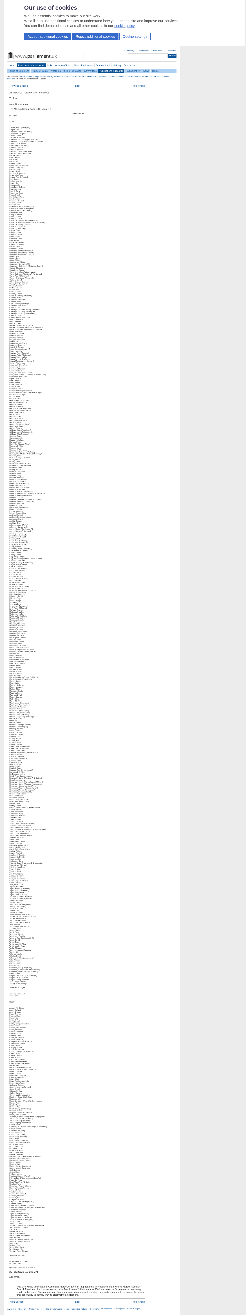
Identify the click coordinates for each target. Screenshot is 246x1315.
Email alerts (144, 50)
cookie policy (124, 26)
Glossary (22, 1309)
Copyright (94, 1309)
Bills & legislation (72, 71)
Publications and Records (75, 76)
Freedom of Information (51, 1309)
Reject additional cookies (95, 36)
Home (11, 65)
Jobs (66, 1309)
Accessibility (129, 50)
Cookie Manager (133, 1309)
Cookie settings (135, 36)
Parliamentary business (31, 65)
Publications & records (111, 71)
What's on (55, 71)
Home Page (139, 85)
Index (77, 85)
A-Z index (11, 1309)
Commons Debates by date (129, 76)
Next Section (16, 1301)
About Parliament (83, 65)
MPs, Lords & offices (59, 65)
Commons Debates (106, 76)
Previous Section (19, 85)
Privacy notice (106, 1309)
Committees (90, 71)
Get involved (103, 65)
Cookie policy (120, 1309)
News (146, 71)
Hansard (92, 76)
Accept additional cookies (48, 36)
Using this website (79, 1309)
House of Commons (18, 71)
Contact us (171, 50)
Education (129, 65)
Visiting (117, 65)
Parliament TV (133, 71)
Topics (155, 71)
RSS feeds (158, 50)
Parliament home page (29, 76)
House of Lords (40, 71)
